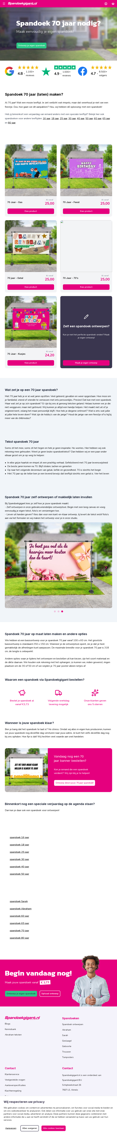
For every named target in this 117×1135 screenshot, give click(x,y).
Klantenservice (12, 1074)
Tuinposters (68, 1057)
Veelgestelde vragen (15, 1079)
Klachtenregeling (13, 1090)
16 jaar (46, 118)
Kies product (31, 211)
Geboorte (66, 1046)
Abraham (66, 1029)
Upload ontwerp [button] (49, 993)
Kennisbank (10, 1029)
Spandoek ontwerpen (72, 1024)
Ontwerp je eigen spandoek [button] (31, 45)
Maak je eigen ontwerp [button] (86, 362)
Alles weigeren (29, 1128)
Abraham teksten (13, 1034)
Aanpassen (10, 1128)
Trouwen (66, 1051)
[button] (106, 4)
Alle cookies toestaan (53, 1128)
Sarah (65, 1035)
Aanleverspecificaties (15, 1085)
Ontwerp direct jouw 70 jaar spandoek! (75, 782)
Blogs (7, 1023)
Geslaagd (66, 1040)
